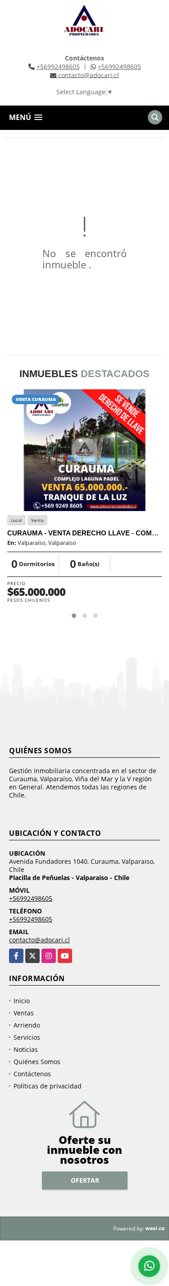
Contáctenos (32, 1073)
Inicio (22, 1000)
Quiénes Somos (37, 1061)
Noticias (26, 1049)
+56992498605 (58, 66)
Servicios (27, 1037)
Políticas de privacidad (48, 1086)
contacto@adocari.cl (39, 940)
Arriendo (27, 1025)
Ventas (24, 1013)
